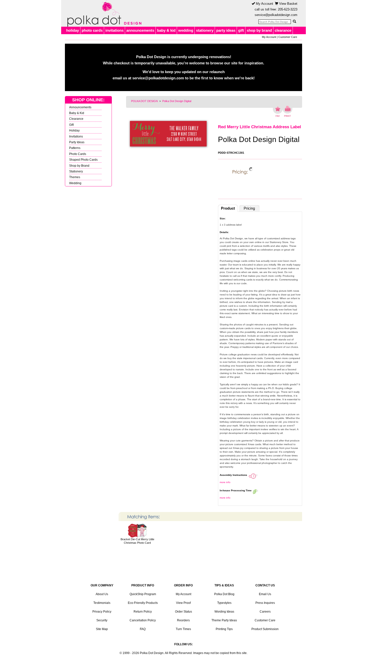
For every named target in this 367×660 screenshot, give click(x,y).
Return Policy (143, 611)
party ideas (225, 30)
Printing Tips (224, 629)
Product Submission (265, 629)
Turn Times (183, 629)
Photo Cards (77, 153)
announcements (140, 30)
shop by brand (259, 30)
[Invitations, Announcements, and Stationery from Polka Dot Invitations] (103, 13)
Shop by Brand (79, 165)
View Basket (287, 3)
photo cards (92, 30)
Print (287, 111)
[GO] (294, 21)
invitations (114, 30)
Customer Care (287, 36)
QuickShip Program (143, 594)
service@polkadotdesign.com (276, 15)
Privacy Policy (101, 611)
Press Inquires (265, 603)
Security (101, 620)
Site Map (102, 629)
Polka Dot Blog (224, 594)
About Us (102, 594)
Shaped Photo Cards (83, 159)
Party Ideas (76, 142)
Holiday (74, 130)
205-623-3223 (287, 9)
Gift (71, 124)
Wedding (75, 183)
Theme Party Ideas (224, 620)
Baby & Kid (76, 113)
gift (241, 30)
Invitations (76, 136)
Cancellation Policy (143, 620)
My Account (264, 3)
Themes (74, 177)
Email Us (265, 594)
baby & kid (166, 30)
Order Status (183, 611)
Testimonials (101, 603)
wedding (185, 30)
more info (225, 482)
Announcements (80, 107)
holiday (72, 30)
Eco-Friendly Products (143, 603)
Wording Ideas (224, 611)
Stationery (76, 171)
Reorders (183, 620)
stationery (204, 30)
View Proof (183, 603)
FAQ (143, 629)
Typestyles (224, 603)
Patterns (74, 147)
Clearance (76, 118)
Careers (265, 611)
